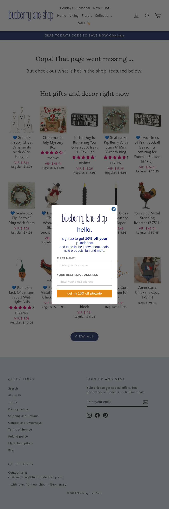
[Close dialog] (114, 209)
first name (66, 258)
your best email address (77, 274)
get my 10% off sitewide (84, 293)
